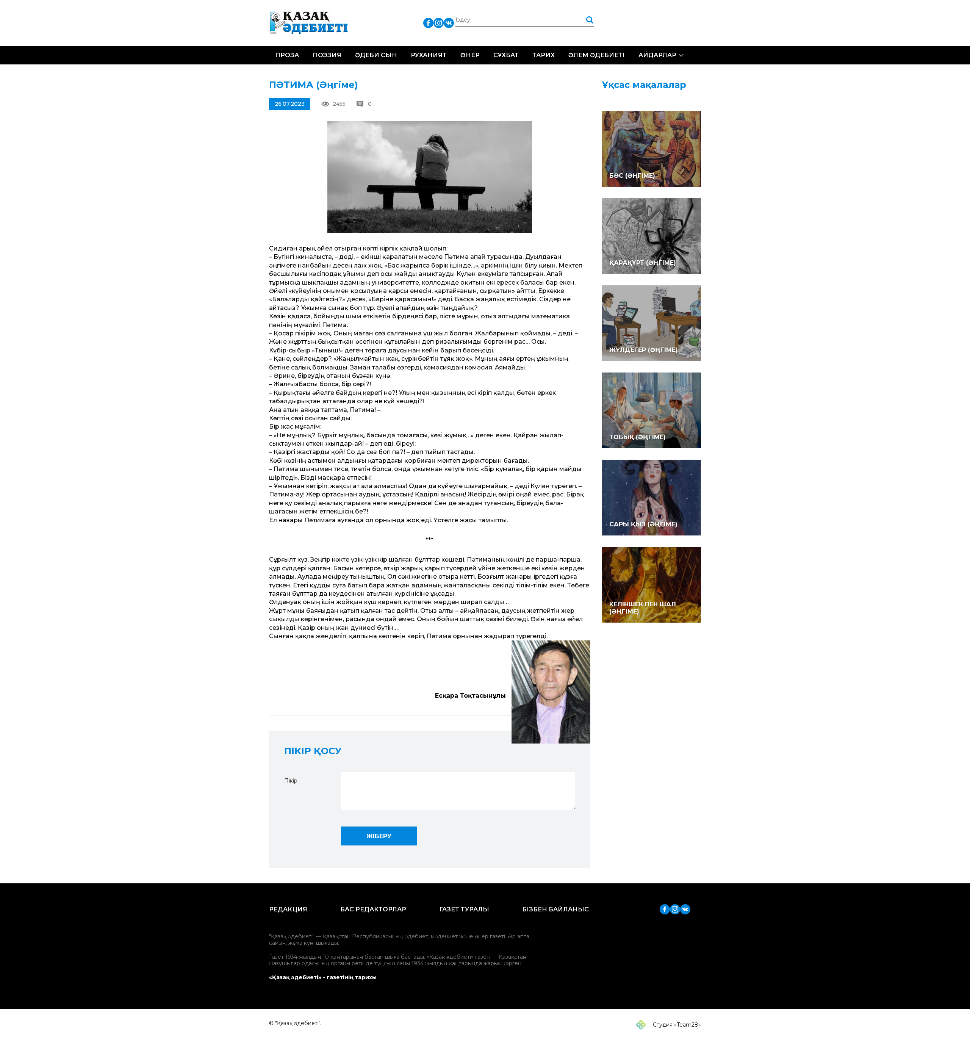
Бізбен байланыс (555, 909)
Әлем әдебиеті (596, 55)
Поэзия (327, 55)
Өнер (470, 55)
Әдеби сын (376, 55)
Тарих (543, 55)
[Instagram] (438, 22)
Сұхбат (506, 55)
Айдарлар (657, 55)
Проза (287, 55)
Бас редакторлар (373, 909)
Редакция (288, 909)
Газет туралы (464, 909)
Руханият (429, 55)
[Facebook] (428, 22)
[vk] (449, 22)
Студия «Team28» (676, 1024)
